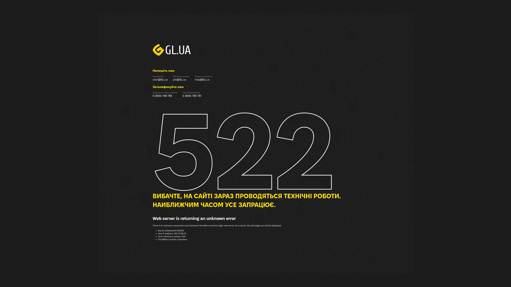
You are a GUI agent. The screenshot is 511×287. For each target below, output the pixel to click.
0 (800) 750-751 (192, 95)
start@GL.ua (160, 79)
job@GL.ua (179, 79)
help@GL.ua (202, 79)
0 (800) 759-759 (162, 95)
